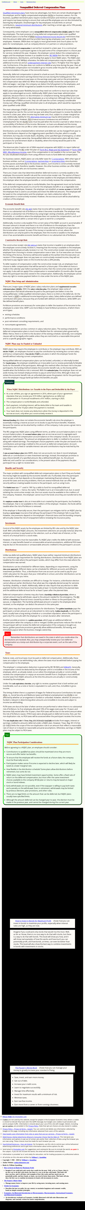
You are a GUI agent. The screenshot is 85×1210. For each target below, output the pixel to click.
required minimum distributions (28, 25)
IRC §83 (29, 209)
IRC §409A (53, 55)
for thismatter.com (15, 1117)
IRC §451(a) (32, 245)
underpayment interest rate (39, 63)
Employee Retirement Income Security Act (50, 37)
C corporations (58, 159)
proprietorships (58, 161)
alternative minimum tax (40, 117)
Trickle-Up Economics (11, 1186)
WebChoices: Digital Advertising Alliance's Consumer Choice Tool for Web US (31, 1137)
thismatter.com (19, 1149)
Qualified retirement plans (14, 13)
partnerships (43, 161)
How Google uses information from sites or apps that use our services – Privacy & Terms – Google (38, 1134)
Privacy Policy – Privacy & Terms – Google (18, 1129)
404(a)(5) (67, 667)
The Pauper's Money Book (26, 1068)
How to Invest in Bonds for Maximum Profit (33, 921)
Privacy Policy (33, 1126)
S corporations (31, 161)
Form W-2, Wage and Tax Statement (55, 150)
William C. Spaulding (39, 1157)
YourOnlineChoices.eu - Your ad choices (17, 1144)
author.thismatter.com (21, 1162)
